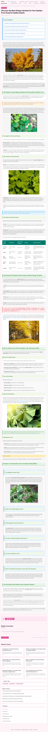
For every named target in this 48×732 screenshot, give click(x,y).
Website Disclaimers (25, 729)
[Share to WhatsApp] (6, 619)
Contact (12, 729)
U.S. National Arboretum (16, 317)
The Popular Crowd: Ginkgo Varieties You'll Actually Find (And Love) (16, 23)
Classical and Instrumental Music (14, 2)
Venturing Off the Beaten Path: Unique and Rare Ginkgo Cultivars (16, 26)
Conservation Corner (21, 2)
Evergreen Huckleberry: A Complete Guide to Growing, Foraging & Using (11, 671)
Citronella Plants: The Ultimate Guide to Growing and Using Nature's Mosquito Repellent (16, 696)
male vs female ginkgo (19, 683)
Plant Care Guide (31, 2)
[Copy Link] (13, 619)
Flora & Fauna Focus (4, 2)
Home (9, 1)
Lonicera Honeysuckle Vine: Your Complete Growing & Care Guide (13, 693)
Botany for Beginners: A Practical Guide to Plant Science (35, 660)
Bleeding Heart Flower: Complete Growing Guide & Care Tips (12, 698)
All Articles (35, 729)
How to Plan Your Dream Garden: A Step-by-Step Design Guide (12, 701)
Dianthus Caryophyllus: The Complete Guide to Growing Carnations (36, 649)
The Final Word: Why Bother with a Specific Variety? (13, 36)
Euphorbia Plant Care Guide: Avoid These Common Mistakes (11, 660)
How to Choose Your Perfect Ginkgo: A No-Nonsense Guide (15, 30)
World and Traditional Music (43, 2)
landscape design (5, 683)
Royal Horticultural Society (23, 401)
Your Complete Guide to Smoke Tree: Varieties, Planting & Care (34, 671)
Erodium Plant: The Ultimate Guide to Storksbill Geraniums (10, 649)
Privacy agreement (18, 729)
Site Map (31, 729)
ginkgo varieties (12, 683)
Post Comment (5, 637)
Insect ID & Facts (26, 2)
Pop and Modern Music (36, 2)
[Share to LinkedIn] (8, 619)
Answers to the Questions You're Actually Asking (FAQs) (14, 33)
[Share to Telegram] (11, 619)
